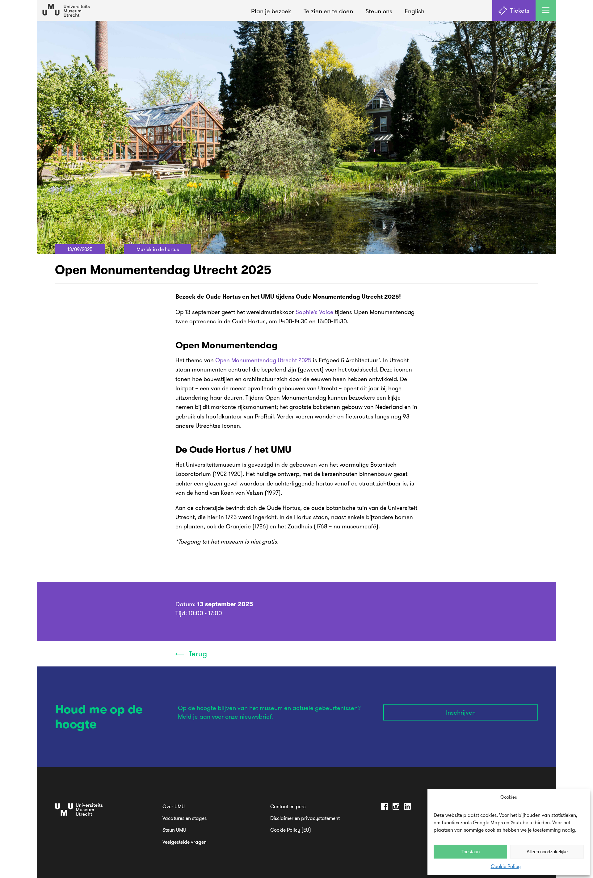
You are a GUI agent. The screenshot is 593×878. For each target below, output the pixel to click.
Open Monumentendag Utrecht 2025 (263, 360)
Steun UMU (174, 830)
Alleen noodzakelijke (547, 851)
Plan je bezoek (271, 11)
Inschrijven (461, 712)
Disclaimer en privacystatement (305, 818)
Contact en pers (287, 806)
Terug (197, 653)
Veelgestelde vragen (184, 842)
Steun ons (378, 11)
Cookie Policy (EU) (290, 830)
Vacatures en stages (184, 818)
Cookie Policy (506, 866)
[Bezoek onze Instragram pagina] (396, 807)
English (414, 11)
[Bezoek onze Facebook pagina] (384, 807)
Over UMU (173, 806)
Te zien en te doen (328, 11)
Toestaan (470, 851)
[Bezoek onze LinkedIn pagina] (407, 807)
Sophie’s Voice (314, 312)
